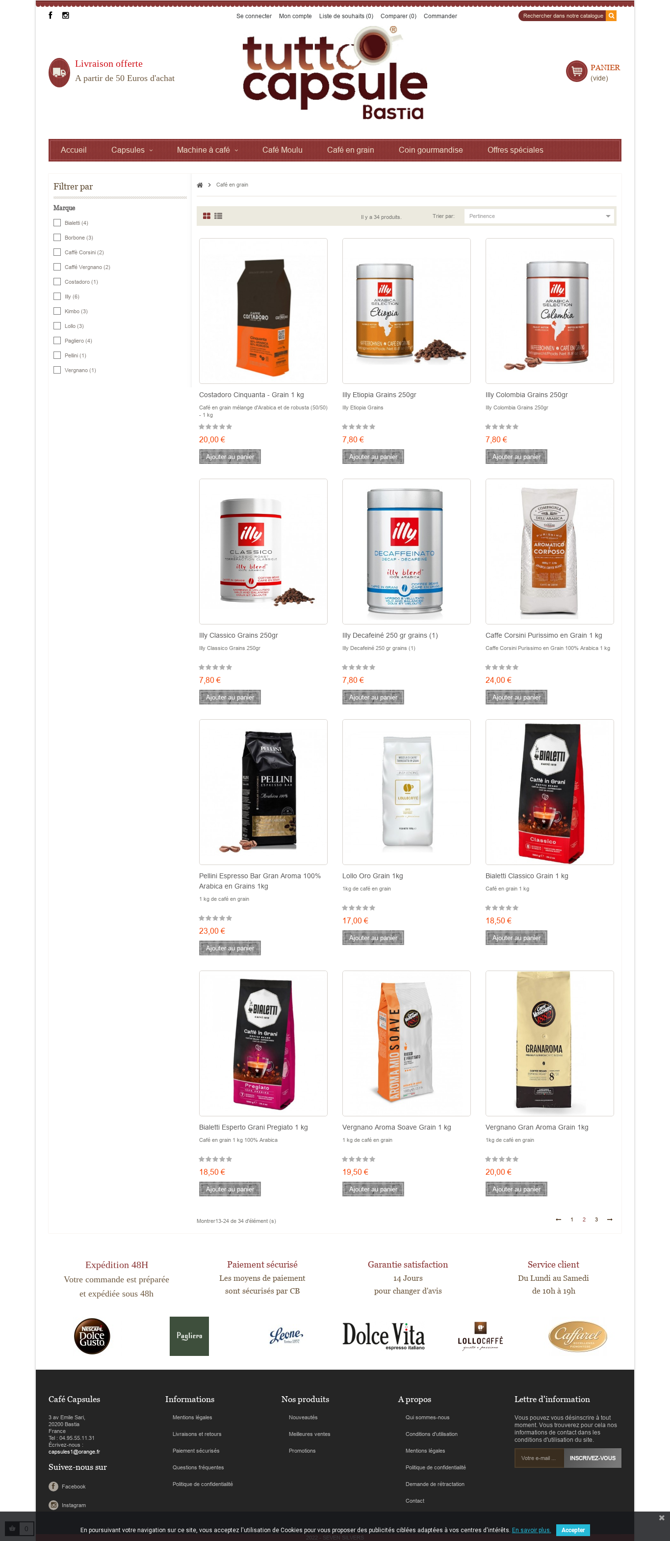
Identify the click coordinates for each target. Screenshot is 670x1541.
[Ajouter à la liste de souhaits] (263, 342)
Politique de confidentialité (203, 1484)
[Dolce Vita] (383, 1335)
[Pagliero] (189, 1335)
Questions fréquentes (198, 1467)
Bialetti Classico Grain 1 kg (527, 876)
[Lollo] (480, 1335)
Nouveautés (303, 1417)
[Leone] (286, 1335)
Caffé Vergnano (87, 267)
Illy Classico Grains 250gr (238, 635)
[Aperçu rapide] (197, 342)
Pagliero (78, 340)
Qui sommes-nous (428, 1417)
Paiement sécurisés (196, 1450)
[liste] (218, 216)
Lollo (74, 326)
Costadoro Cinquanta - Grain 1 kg (251, 395)
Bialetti (76, 222)
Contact (415, 1500)
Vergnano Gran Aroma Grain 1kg (537, 1127)
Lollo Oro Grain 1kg (372, 876)
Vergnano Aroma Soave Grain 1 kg (396, 1127)
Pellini (75, 355)
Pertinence (541, 216)
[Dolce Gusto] (92, 1335)
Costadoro (81, 281)
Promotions (302, 1450)
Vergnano (80, 370)
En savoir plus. (531, 1530)
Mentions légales (192, 1417)
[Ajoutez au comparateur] (329, 342)
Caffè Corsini (84, 252)
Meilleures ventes (310, 1434)
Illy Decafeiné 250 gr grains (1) (390, 635)
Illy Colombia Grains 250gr (527, 395)
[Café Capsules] (335, 72)
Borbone (79, 237)
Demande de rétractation (435, 1484)
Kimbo (76, 311)
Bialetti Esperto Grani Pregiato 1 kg (253, 1127)
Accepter (573, 1530)
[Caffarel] (577, 1335)
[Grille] (206, 216)
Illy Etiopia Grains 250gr (379, 395)
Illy (72, 296)
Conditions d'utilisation (432, 1434)
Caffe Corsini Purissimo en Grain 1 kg (544, 635)
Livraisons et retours (197, 1434)
